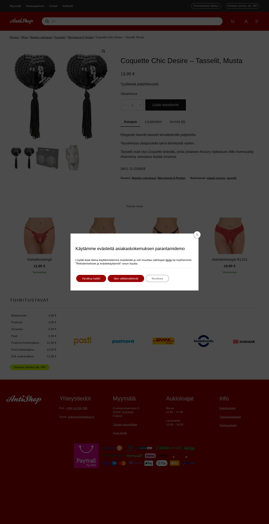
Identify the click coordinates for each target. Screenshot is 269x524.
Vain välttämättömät (126, 278)
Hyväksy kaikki (91, 278)
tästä (169, 260)
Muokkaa (157, 278)
